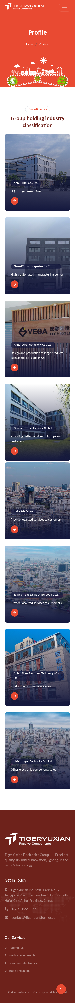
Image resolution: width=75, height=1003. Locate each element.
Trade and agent (19, 971)
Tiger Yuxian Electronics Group (28, 992)
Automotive (16, 948)
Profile (43, 44)
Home (29, 44)
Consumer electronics (23, 963)
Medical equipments (22, 955)
